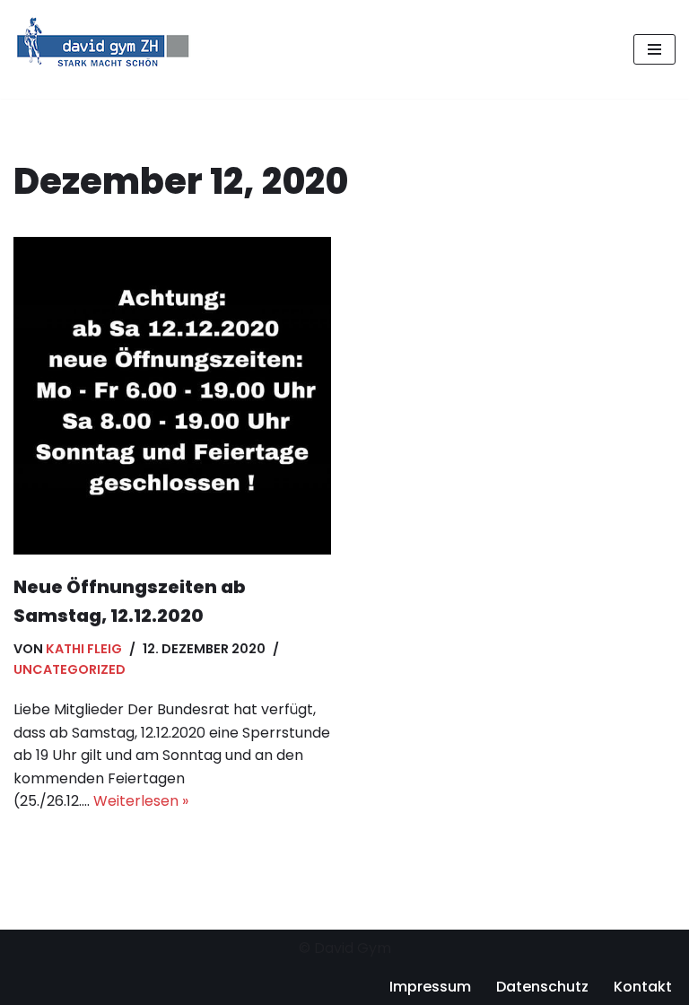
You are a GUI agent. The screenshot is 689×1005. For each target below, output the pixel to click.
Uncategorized (69, 669)
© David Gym (345, 948)
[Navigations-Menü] (654, 49)
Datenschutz (542, 986)
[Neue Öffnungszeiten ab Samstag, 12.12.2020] (172, 396)
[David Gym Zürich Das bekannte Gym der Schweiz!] (103, 49)
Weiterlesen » (140, 801)
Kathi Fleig (84, 649)
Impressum (430, 986)
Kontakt (643, 986)
